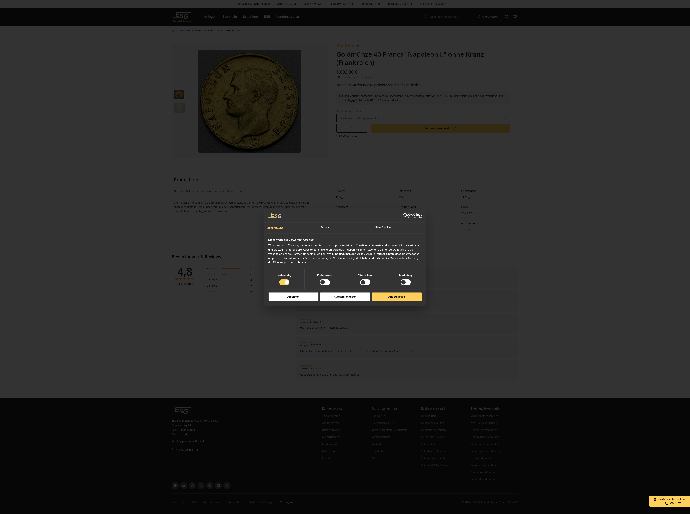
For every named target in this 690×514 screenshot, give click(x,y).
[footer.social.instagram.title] (192, 485)
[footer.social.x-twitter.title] (201, 485)
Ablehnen (293, 296)
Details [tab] (325, 227)
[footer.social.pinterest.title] (209, 485)
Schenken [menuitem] (250, 16)
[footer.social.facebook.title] (175, 485)
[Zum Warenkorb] (514, 17)
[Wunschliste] (506, 17)
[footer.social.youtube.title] (183, 485)
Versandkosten (364, 77)
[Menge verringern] (340, 128)
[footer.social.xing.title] (227, 485)
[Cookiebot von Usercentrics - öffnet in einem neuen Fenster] (406, 215)
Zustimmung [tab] (275, 227)
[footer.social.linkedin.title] (218, 485)
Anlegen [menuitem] (210, 16)
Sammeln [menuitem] (230, 16)
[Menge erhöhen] (364, 128)
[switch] (325, 282)
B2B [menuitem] (267, 16)
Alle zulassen (396, 296)
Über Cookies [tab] (383, 227)
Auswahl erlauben (345, 296)
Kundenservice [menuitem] (287, 16)
